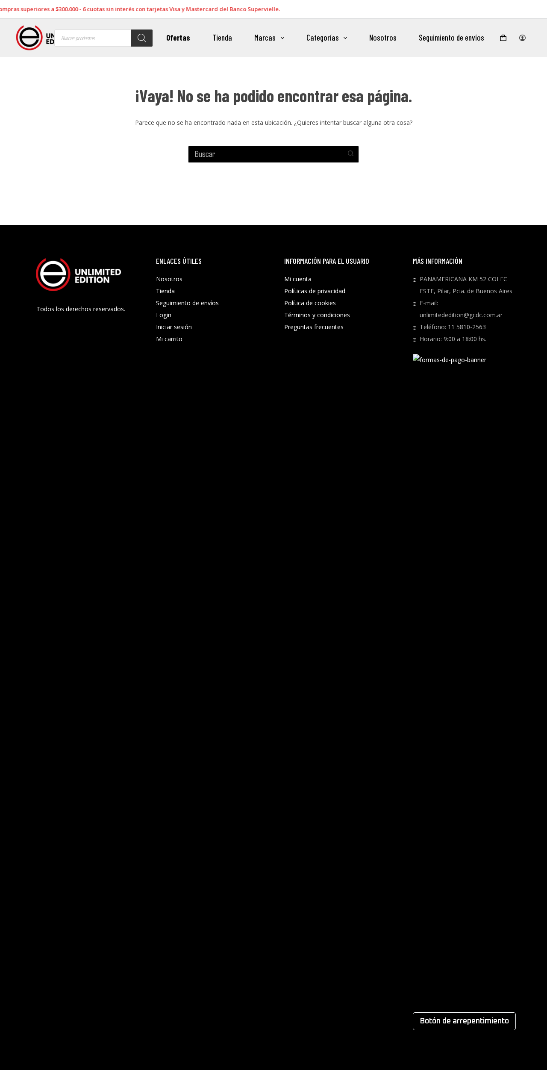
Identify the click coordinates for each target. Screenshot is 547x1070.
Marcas (265, 37)
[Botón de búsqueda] (350, 153)
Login (163, 315)
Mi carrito (169, 339)
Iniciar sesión (174, 327)
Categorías (322, 37)
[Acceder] (522, 38)
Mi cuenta (298, 279)
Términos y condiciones (317, 315)
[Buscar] (142, 38)
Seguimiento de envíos (451, 37)
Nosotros (383, 37)
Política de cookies (310, 303)
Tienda (222, 37)
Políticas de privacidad (314, 291)
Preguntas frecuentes (314, 327)
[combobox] (265, 153)
